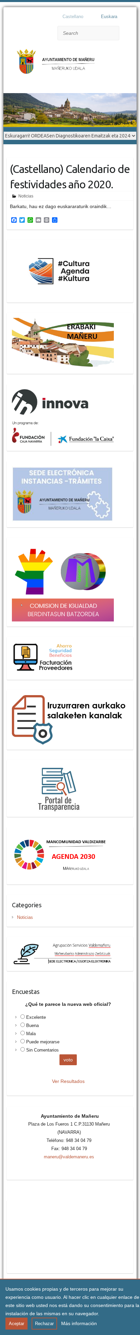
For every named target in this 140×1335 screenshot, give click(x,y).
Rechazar (44, 1323)
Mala (31, 1033)
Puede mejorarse (42, 1041)
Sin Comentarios (42, 1050)
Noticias (25, 196)
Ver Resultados (68, 1081)
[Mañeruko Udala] (57, 65)
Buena (32, 1025)
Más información (79, 1323)
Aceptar (16, 1323)
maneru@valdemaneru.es (69, 1156)
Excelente (36, 1017)
